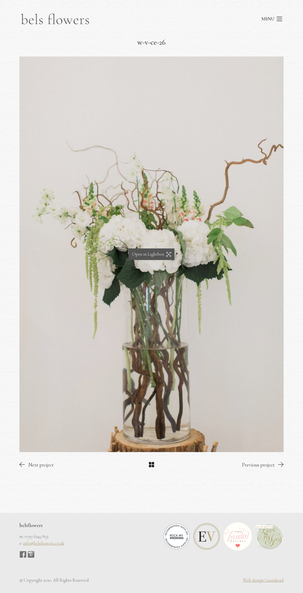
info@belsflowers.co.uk (43, 543)
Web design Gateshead (263, 580)
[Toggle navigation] (272, 19)
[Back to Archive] (151, 464)
